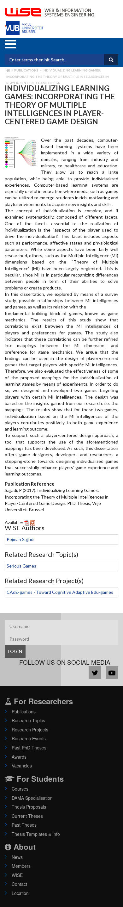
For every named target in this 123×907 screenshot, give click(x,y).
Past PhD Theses (29, 747)
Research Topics (28, 720)
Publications (26, 70)
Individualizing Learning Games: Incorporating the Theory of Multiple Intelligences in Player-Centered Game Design (57, 76)
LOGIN (15, 651)
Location (20, 893)
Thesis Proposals (29, 807)
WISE (17, 875)
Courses (20, 789)
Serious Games (21, 565)
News (17, 857)
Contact (19, 884)
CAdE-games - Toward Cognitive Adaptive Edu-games (60, 592)
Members (21, 866)
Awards (19, 757)
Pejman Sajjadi (20, 539)
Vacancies (22, 765)
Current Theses (27, 816)
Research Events (29, 738)
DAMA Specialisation (32, 798)
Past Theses (24, 825)
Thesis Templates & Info (36, 834)
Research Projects (30, 729)
